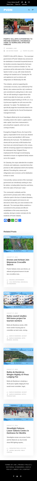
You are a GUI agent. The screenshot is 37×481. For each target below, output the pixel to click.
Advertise (24, 4)
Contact (26, 469)
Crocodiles (24, 282)
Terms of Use (11, 464)
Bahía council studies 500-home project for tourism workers (17, 318)
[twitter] (22, 2)
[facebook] (18, 2)
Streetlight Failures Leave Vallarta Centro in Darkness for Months (18, 430)
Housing (15, 340)
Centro (11, 450)
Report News (10, 4)
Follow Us (17, 4)
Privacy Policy (25, 464)
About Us (18, 469)
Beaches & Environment (16, 279)
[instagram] (29, 2)
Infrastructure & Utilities (17, 448)
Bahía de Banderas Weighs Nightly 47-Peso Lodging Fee (18, 374)
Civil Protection (14, 282)
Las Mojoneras (11, 283)
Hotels (24, 394)
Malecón (17, 450)
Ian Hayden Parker (12, 50)
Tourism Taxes (11, 396)
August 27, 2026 (12, 257)
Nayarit (24, 336)
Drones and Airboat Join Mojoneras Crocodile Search (18, 262)
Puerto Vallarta (28, 50)
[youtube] (25, 2)
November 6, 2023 (11, 48)
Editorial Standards (15, 467)
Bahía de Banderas (15, 336)
